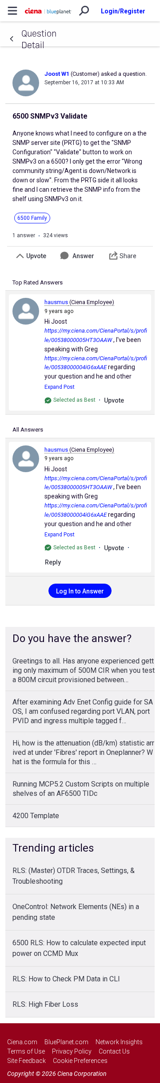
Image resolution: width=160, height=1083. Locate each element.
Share (128, 255)
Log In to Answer (80, 591)
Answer (83, 255)
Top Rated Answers (37, 282)
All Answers (27, 429)
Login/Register (123, 11)
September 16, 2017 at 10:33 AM (84, 82)
